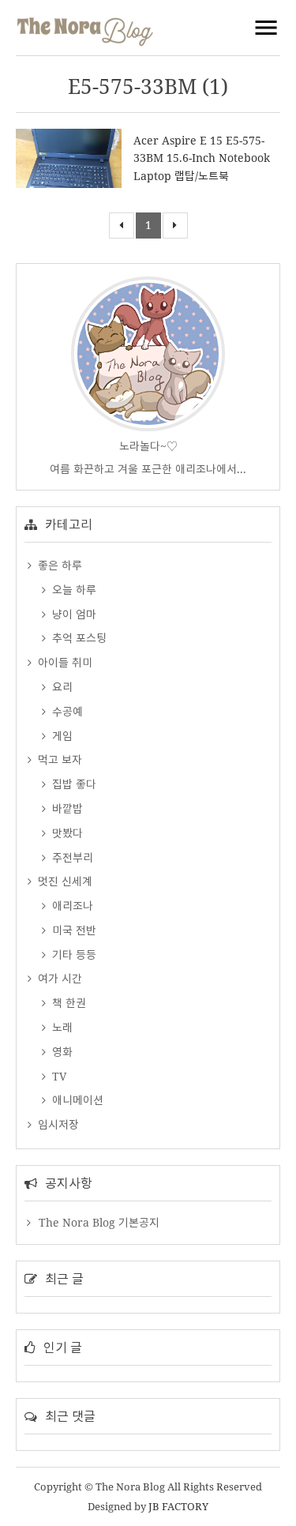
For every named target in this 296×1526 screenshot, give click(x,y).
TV (57, 1076)
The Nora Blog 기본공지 (99, 1222)
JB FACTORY (178, 1506)
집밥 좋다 (72, 783)
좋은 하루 (58, 565)
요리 (61, 686)
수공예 (66, 711)
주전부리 (71, 857)
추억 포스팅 (78, 637)
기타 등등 (72, 954)
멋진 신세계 (63, 881)
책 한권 (67, 1002)
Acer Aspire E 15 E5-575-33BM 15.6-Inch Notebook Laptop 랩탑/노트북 (201, 158)
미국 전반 (72, 930)
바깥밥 (66, 808)
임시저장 (57, 1124)
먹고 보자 (58, 759)
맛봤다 (66, 832)
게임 (61, 735)
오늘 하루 (72, 589)
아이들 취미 (63, 662)
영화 (61, 1051)
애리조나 (71, 905)
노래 (61, 1027)
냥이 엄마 (72, 614)
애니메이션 (76, 1099)
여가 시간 (58, 978)
